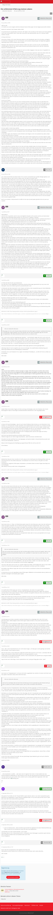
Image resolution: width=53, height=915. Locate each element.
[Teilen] (51, 13)
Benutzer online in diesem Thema (10, 896)
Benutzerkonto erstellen (13, 877)
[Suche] (44, 1)
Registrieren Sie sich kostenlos (11, 872)
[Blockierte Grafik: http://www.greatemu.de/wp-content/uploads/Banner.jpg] (19, 311)
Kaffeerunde (7, 892)
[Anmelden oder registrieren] (47, 1)
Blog (47, 313)
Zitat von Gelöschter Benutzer (11, 328)
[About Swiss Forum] (5, 1)
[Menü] (51, 1)
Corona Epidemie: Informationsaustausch (14, 889)
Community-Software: (26, 913)
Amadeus (6, 890)
